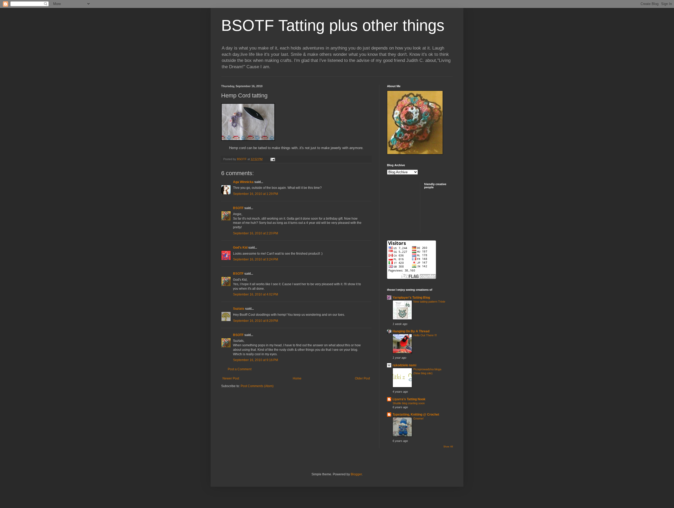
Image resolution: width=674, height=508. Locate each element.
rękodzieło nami (404, 365)
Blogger (356, 474)
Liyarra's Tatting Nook (409, 399)
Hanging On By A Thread (411, 331)
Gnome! (418, 418)
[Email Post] (272, 159)
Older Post (362, 378)
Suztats (238, 308)
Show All (448, 446)
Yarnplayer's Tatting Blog (411, 297)
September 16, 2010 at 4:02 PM (255, 294)
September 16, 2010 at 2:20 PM (255, 233)
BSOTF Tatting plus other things (332, 25)
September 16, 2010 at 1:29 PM (255, 194)
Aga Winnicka (243, 182)
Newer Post (230, 378)
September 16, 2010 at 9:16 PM (255, 360)
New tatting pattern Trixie (429, 301)
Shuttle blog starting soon (409, 403)
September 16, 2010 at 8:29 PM (255, 321)
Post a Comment (239, 369)
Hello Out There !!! (425, 335)
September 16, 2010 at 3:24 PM (255, 259)
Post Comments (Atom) (257, 386)
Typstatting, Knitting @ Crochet (416, 414)
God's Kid (240, 247)
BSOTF (238, 208)
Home (297, 378)
